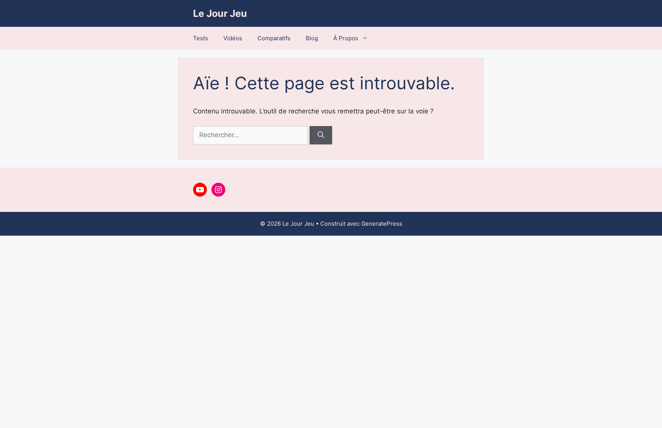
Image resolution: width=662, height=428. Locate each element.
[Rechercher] (321, 135)
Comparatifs (273, 38)
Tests (200, 38)
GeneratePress (381, 223)
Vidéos (232, 38)
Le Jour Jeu (220, 13)
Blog (312, 38)
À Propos (345, 38)
